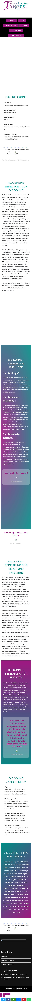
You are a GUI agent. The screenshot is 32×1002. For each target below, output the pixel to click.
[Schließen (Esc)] (1, 994)
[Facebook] (8, 999)
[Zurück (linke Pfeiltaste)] (1, 996)
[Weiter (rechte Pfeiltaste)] (4, 996)
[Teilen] (4, 994)
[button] (11, 20)
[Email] (13, 999)
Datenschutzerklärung (7, 960)
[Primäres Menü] (16, 14)
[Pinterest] (23, 999)
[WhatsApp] (29, 999)
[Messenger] (18, 999)
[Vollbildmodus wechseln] (6, 994)
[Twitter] (3, 999)
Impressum (4, 956)
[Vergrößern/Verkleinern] (9, 994)
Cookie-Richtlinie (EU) (7, 964)
